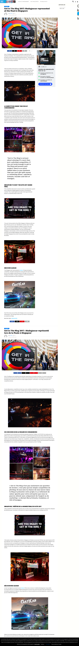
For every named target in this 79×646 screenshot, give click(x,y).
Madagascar (14, 318)
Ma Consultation (34, 1)
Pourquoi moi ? (43, 1)
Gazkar (21, 270)
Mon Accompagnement (23, 1)
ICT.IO (11, 13)
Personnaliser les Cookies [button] (56, 644)
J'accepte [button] (48, 644)
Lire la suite (37, 644)
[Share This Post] (14, 50)
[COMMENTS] (29, 50)
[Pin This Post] (19, 50)
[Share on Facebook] (9, 50)
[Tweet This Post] (26, 373)
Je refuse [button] (42, 644)
